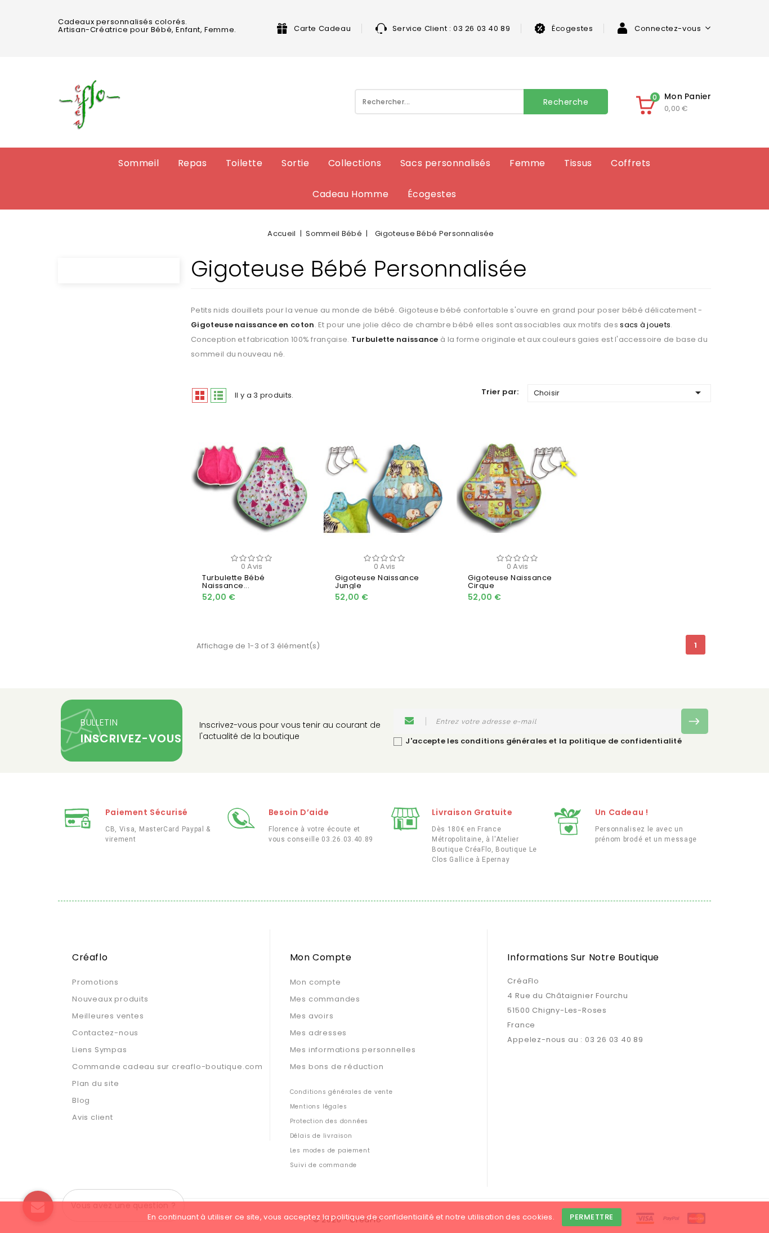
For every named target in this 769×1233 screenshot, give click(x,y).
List (218, 395)
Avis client (92, 1117)
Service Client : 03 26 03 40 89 (451, 28)
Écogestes (572, 28)
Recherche (566, 102)
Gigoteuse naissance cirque (510, 581)
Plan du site (95, 1083)
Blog (81, 1100)
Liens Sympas (99, 1049)
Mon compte (315, 982)
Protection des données (329, 1121)
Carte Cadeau (322, 28)
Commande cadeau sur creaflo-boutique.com (167, 1066)
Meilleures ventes (108, 1016)
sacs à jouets (645, 324)
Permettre (592, 1217)
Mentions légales (318, 1106)
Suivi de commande (323, 1165)
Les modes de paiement (330, 1150)
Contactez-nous (105, 1032)
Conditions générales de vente (341, 1092)
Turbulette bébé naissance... (233, 581)
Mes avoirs (312, 1016)
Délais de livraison (321, 1136)
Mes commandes (325, 999)
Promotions (95, 982)
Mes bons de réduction (337, 1066)
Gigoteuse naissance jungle (377, 581)
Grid (199, 395)
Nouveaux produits (110, 999)
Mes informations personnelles (353, 1049)
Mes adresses (318, 1032)
